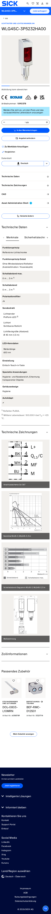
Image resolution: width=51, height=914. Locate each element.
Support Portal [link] (8, 824)
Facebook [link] (6, 846)
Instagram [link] (6, 850)
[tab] (12, 238)
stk (27, 122)
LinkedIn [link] (5, 842)
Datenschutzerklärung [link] (25, 901)
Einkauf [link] (4, 828)
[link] (10, 3)
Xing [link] (3, 854)
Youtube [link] (5, 859)
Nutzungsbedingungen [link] (25, 897)
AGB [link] (25, 893)
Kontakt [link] (5, 820)
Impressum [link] (25, 888)
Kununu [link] (5, 863)
